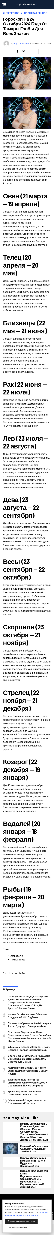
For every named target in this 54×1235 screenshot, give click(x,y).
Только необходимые (17, 1228)
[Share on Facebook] (17, 51)
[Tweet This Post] (23, 51)
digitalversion (21, 43)
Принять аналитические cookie (21, 1221)
